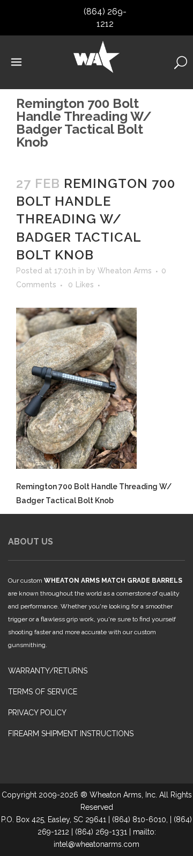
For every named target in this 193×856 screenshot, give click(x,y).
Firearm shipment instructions (70, 733)
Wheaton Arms (125, 270)
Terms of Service (42, 691)
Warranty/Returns (47, 670)
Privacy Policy (37, 712)
